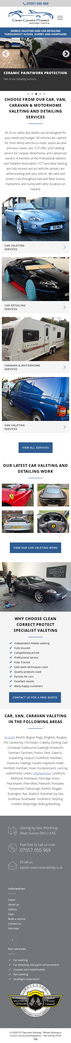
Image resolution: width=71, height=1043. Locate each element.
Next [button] (65, 53)
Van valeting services (15, 427)
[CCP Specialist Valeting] (31, 16)
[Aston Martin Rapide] (53, 507)
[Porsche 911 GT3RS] (18, 534)
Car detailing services (15, 307)
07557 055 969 (35, 850)
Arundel (9, 737)
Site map (13, 928)
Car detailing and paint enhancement (36, 964)
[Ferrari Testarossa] (18, 507)
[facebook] (12, 940)
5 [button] (44, 94)
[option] (35, 63)
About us (13, 904)
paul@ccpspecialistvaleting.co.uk (41, 867)
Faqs (11, 914)
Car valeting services (15, 247)
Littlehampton (42, 773)
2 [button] (32, 94)
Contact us (14, 923)
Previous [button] (5, 53)
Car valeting (20, 960)
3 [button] (36, 94)
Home (11, 900)
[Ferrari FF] (53, 534)
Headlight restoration (26, 979)
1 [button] (28, 94)
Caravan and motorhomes (29, 969)
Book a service (16, 919)
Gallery (12, 909)
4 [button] (40, 94)
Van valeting (20, 974)
